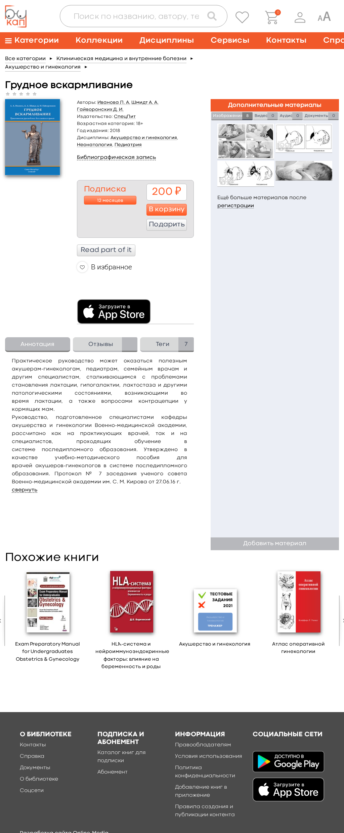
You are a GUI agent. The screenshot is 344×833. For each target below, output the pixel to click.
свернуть (24, 490)
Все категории (25, 58)
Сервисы (230, 40)
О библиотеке (39, 779)
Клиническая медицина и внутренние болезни (121, 58)
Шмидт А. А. (145, 102)
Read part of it (106, 250)
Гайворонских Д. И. (100, 109)
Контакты (286, 40)
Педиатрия (128, 145)
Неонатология (94, 145)
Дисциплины (166, 40)
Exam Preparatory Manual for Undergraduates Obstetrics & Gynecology (47, 652)
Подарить (167, 225)
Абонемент (112, 772)
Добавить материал (274, 543)
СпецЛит (125, 117)
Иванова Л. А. (113, 102)
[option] (47, 618)
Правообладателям (203, 745)
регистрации (235, 206)
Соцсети (32, 790)
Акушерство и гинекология (43, 67)
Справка (32, 756)
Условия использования (208, 756)
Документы (35, 767)
